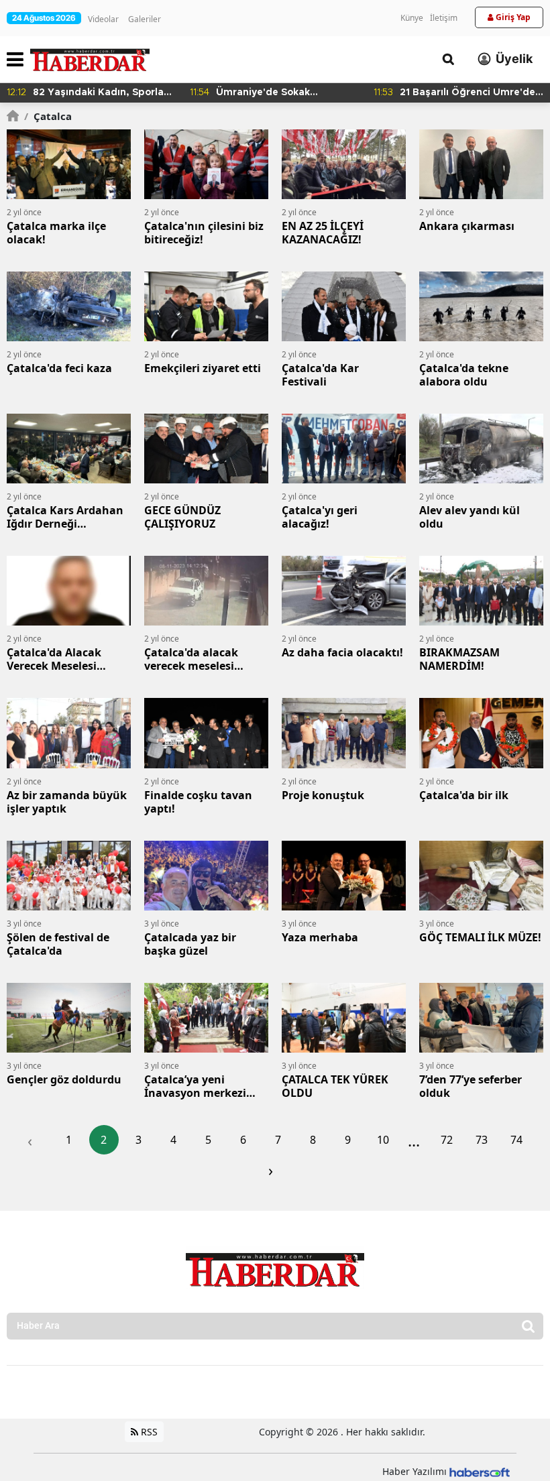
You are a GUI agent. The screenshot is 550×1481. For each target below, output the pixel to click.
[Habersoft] (479, 1471)
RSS (148, 1431)
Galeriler (144, 19)
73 (482, 1139)
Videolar (103, 19)
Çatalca (48, 116)
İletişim (443, 17)
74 (516, 1139)
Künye (411, 17)
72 (447, 1139)
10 (383, 1139)
